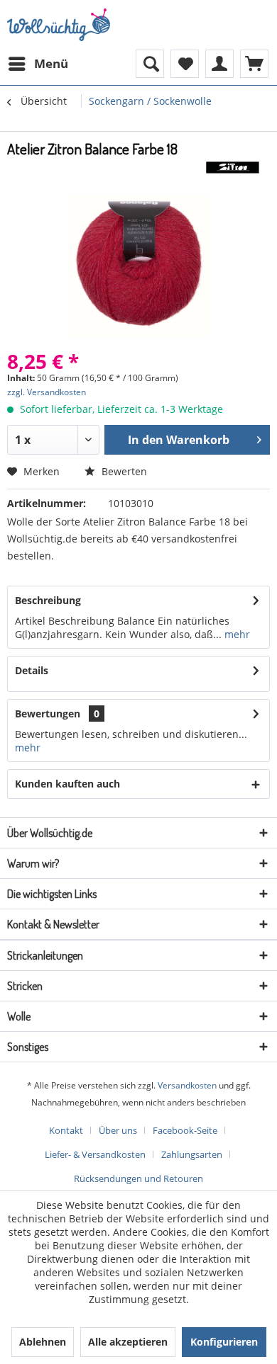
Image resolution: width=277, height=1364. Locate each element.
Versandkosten (187, 1085)
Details (31, 670)
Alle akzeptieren (128, 1341)
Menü (51, 63)
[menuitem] (37, 64)
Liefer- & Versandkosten (95, 1154)
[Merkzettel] (184, 64)
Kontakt (66, 1130)
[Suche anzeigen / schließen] (150, 64)
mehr (236, 634)
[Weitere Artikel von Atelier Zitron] (232, 171)
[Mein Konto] (219, 64)
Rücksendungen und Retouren (138, 1178)
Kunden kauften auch (67, 783)
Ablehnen (42, 1341)
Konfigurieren (224, 1341)
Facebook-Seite (185, 1130)
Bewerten (123, 471)
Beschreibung (48, 600)
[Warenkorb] (254, 64)
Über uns (118, 1130)
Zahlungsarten (191, 1154)
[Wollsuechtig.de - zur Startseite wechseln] (60, 24)
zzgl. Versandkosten (46, 392)
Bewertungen (47, 713)
